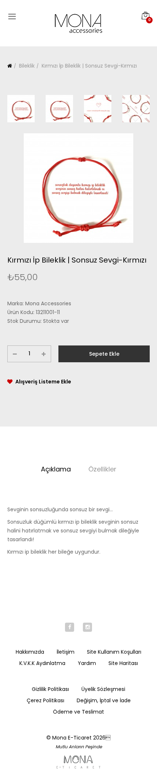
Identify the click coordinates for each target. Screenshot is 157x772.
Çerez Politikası (45, 700)
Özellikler (102, 469)
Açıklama (56, 469)
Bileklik (26, 65)
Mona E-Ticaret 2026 (81, 737)
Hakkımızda (30, 652)
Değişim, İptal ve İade (104, 700)
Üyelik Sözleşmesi (103, 689)
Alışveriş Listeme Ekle (43, 381)
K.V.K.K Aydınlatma (42, 663)
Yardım (87, 663)
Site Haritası (123, 663)
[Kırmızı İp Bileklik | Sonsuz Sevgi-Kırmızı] (78, 188)
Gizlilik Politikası (50, 689)
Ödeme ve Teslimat (78, 711)
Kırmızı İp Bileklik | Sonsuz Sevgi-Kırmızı (88, 65)
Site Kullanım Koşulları (114, 652)
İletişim (65, 652)
